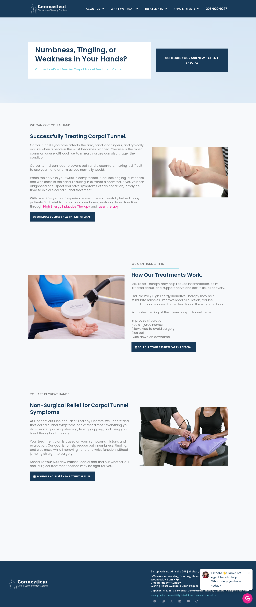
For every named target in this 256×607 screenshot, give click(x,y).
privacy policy (158, 595)
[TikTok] (196, 601)
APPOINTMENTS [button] (184, 9)
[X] (171, 601)
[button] (102, 9)
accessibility (173, 595)
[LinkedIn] (180, 601)
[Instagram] (163, 601)
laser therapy (108, 206)
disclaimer (187, 595)
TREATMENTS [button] (154, 9)
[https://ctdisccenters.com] (48, 8)
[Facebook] (155, 601)
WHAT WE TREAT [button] (123, 9)
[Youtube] (188, 601)
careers (199, 595)
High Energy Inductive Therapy (66, 206)
